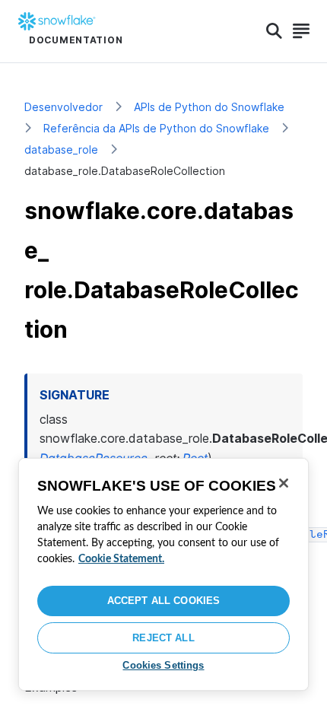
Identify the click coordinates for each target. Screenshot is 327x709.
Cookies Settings (163, 665)
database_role (61, 149)
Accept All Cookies (163, 600)
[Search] (274, 31)
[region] (163, 574)
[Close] (283, 483)
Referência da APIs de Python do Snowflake (156, 128)
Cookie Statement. (121, 559)
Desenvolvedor (63, 106)
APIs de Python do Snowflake (209, 106)
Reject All (163, 638)
